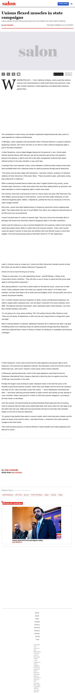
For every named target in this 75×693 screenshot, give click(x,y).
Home (37, 613)
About (37, 616)
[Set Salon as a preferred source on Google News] (58, 74)
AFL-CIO (18, 495)
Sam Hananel (9, 25)
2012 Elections (8, 495)
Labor (47, 495)
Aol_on (26, 495)
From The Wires (36, 495)
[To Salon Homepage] (9, 3)
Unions (53, 495)
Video (60, 495)
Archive (37, 633)
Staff (37, 619)
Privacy (37, 625)
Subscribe (63, 4)
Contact (37, 622)
